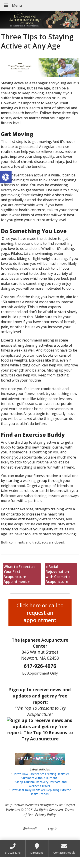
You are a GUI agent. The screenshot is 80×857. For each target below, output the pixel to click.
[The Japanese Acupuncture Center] (40, 20)
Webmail (29, 828)
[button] (6, 177)
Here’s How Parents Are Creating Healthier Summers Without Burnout (41, 776)
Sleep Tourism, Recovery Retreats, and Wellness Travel (41, 784)
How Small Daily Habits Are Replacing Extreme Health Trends (41, 792)
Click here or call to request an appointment (40, 613)
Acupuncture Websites (22, 804)
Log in (52, 828)
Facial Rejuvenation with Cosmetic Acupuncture (58, 574)
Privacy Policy (45, 814)
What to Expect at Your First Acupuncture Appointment (19, 574)
